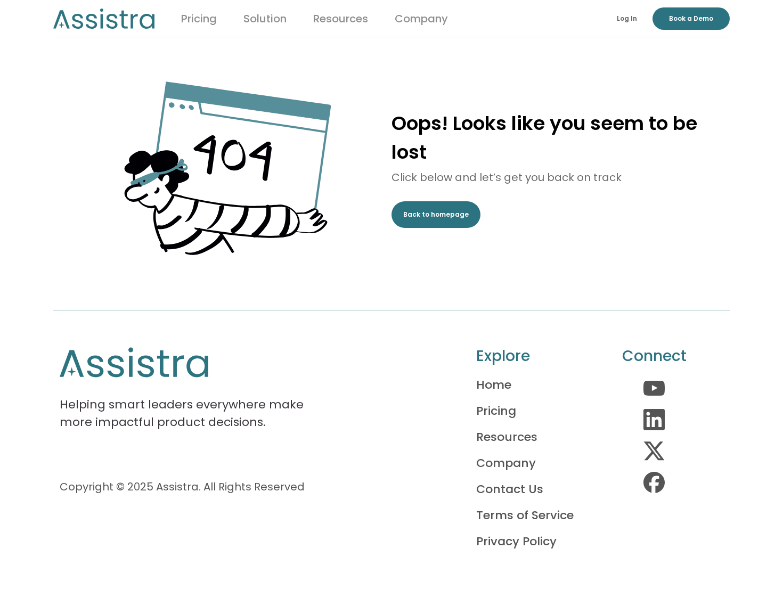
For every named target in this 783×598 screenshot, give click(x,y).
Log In (627, 18)
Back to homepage (436, 214)
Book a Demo (691, 18)
